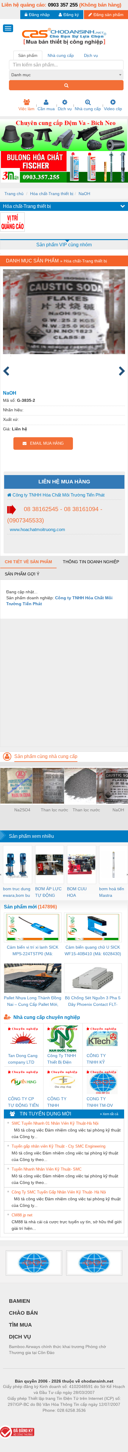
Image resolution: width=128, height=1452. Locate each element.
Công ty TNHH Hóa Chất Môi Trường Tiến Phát (57, 494)
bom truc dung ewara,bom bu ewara (16, 892)
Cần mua (46, 108)
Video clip (113, 108)
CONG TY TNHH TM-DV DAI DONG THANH (100, 1102)
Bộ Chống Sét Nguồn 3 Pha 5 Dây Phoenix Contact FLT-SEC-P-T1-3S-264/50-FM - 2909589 (93, 1001)
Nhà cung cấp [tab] (61, 55)
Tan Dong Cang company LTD (23, 1059)
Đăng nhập (39, 14)
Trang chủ (14, 193)
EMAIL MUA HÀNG (45, 443)
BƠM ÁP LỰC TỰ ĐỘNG (48, 892)
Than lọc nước (54, 809)
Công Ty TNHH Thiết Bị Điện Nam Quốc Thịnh (61, 1059)
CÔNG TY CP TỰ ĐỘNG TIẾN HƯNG (23, 1102)
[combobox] (66, 75)
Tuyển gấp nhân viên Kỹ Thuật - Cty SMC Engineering (58, 1146)
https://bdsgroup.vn (56, 1419)
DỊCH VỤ (20, 1337)
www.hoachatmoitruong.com (37, 529)
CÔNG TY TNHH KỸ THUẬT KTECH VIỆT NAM (101, 1059)
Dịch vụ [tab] (91, 55)
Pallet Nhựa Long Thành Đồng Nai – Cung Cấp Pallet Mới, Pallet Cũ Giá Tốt (32, 1001)
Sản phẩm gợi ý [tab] (22, 574)
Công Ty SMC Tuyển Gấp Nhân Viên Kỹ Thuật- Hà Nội (59, 1192)
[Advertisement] (64, 683)
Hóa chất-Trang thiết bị (51, 193)
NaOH (84, 193)
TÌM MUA (20, 1325)
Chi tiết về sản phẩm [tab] (28, 561)
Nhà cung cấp (88, 108)
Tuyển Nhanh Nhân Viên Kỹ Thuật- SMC (47, 1169)
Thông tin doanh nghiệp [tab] (91, 561)
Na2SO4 (22, 809)
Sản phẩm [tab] (28, 55)
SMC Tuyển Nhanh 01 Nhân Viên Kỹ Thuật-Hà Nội (55, 1123)
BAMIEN (19, 1301)
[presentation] (0, 874)
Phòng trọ (25, 1419)
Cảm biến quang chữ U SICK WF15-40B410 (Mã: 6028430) (93, 950)
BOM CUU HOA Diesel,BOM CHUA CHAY (78, 892)
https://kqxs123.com (93, 1419)
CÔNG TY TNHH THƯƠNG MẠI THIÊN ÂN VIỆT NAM (62, 1102)
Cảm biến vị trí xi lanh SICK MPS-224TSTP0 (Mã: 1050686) (32, 951)
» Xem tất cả (109, 1114)
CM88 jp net (22, 1215)
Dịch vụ (65, 108)
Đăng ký (71, 14)
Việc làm (26, 108)
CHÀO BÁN (23, 1313)
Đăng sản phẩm (108, 14)
